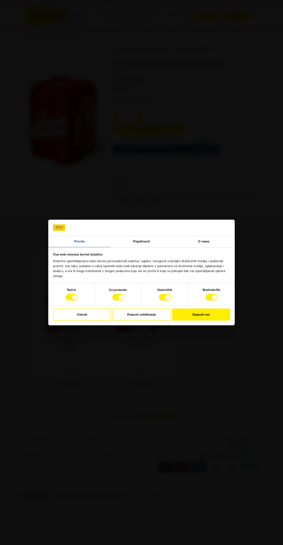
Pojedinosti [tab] (141, 241)
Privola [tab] (79, 241)
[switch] (118, 297)
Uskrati (82, 314)
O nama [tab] (203, 241)
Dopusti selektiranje (141, 314)
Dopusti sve (201, 314)
